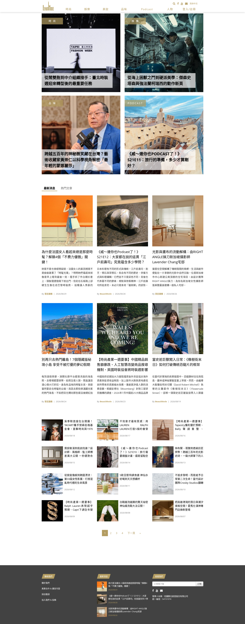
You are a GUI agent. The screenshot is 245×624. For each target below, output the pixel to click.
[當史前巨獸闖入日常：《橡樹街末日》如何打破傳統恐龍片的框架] (177, 328)
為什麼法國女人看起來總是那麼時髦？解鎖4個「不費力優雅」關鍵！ (67, 256)
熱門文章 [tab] (66, 188)
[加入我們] (187, 3)
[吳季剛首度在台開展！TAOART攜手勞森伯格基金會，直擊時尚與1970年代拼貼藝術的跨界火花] (52, 429)
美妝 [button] (106, 9)
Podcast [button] (147, 9)
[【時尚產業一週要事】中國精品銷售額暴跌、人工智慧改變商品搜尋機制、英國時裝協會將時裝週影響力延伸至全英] (122, 328)
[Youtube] (183, 3)
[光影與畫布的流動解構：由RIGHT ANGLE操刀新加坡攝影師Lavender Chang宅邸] (177, 220)
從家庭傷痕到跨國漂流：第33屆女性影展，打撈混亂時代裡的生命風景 (78, 478)
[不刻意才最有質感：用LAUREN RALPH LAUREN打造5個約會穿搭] (107, 429)
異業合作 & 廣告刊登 (51, 588)
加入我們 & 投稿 (49, 599)
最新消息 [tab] (49, 188)
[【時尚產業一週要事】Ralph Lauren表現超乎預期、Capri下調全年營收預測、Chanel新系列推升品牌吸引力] (52, 510)
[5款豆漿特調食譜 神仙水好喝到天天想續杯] (107, 483)
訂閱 (199, 583)
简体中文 (194, 3)
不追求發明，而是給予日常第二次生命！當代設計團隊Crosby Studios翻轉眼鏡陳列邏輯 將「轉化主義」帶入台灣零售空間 (189, 482)
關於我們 (46, 582)
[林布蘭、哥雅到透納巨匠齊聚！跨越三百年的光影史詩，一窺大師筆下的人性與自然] (163, 456)
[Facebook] (179, 3)
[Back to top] (235, 614)
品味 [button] (124, 9)
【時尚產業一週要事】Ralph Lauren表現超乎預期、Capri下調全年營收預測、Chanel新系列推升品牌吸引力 (78, 509)
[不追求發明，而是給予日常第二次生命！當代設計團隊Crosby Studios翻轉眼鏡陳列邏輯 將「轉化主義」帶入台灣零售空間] (163, 483)
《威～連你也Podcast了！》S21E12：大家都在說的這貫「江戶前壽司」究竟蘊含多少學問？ (121, 256)
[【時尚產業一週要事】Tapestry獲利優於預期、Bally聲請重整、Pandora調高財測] (163, 429)
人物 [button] (170, 9)
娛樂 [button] (87, 9)
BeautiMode (106, 293)
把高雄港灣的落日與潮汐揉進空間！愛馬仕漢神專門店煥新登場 (189, 505)
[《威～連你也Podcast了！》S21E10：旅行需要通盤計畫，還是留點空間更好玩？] (107, 456)
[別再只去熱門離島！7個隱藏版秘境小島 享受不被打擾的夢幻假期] (67, 328)
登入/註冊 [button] (189, 9)
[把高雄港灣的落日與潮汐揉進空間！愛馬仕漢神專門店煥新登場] (163, 510)
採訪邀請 (46, 594)
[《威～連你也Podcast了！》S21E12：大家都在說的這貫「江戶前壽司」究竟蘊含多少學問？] (122, 220)
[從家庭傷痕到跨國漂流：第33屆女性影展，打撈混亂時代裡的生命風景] (52, 483)
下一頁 (131, 533)
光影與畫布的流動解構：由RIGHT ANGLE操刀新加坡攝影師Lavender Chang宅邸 (177, 256)
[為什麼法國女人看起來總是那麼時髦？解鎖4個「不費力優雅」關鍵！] (67, 220)
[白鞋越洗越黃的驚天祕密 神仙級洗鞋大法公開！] (107, 510)
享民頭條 (48, 293)
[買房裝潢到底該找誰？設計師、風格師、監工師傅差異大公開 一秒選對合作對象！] (52, 456)
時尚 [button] (69, 9)
